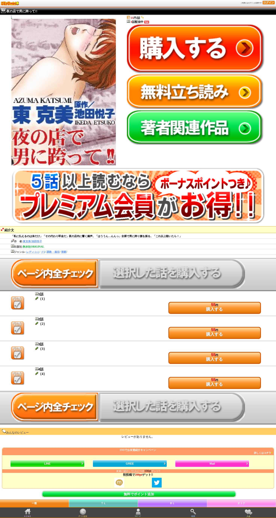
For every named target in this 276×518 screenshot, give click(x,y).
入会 (248, 516)
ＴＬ (103, 503)
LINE (47, 463)
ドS (43, 252)
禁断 (63, 252)
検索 (193, 516)
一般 (34, 503)
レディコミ (32, 252)
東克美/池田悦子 (32, 241)
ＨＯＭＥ (27, 516)
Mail (212, 463)
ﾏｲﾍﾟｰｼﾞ (138, 516)
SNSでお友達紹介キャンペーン (195, 451)
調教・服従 (53, 252)
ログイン (268, 2)
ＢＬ (172, 503)
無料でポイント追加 (139, 494)
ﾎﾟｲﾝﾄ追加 (83, 516)
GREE (130, 463)
